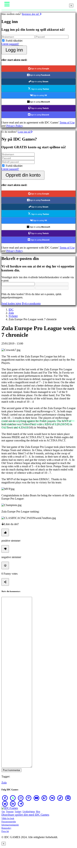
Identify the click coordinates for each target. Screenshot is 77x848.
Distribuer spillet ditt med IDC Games (25, 814)
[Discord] (68, 798)
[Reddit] (5, 804)
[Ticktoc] (60, 798)
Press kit (5, 831)
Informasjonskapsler (10, 825)
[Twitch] (44, 798)
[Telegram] (20, 804)
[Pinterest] (28, 798)
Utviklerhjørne (29, 811)
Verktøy (18, 811)
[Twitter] (12, 798)
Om (3, 811)
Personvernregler (8, 821)
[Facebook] (5, 798)
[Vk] (52, 798)
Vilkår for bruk (7, 818)
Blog (38, 811)
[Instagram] (20, 798)
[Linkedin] (12, 804)
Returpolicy (6, 828)
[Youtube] (36, 798)
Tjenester (10, 811)
